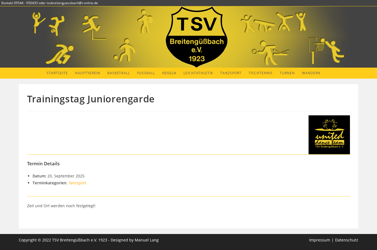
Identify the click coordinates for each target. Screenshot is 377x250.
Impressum (319, 240)
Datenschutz (346, 240)
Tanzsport (77, 182)
